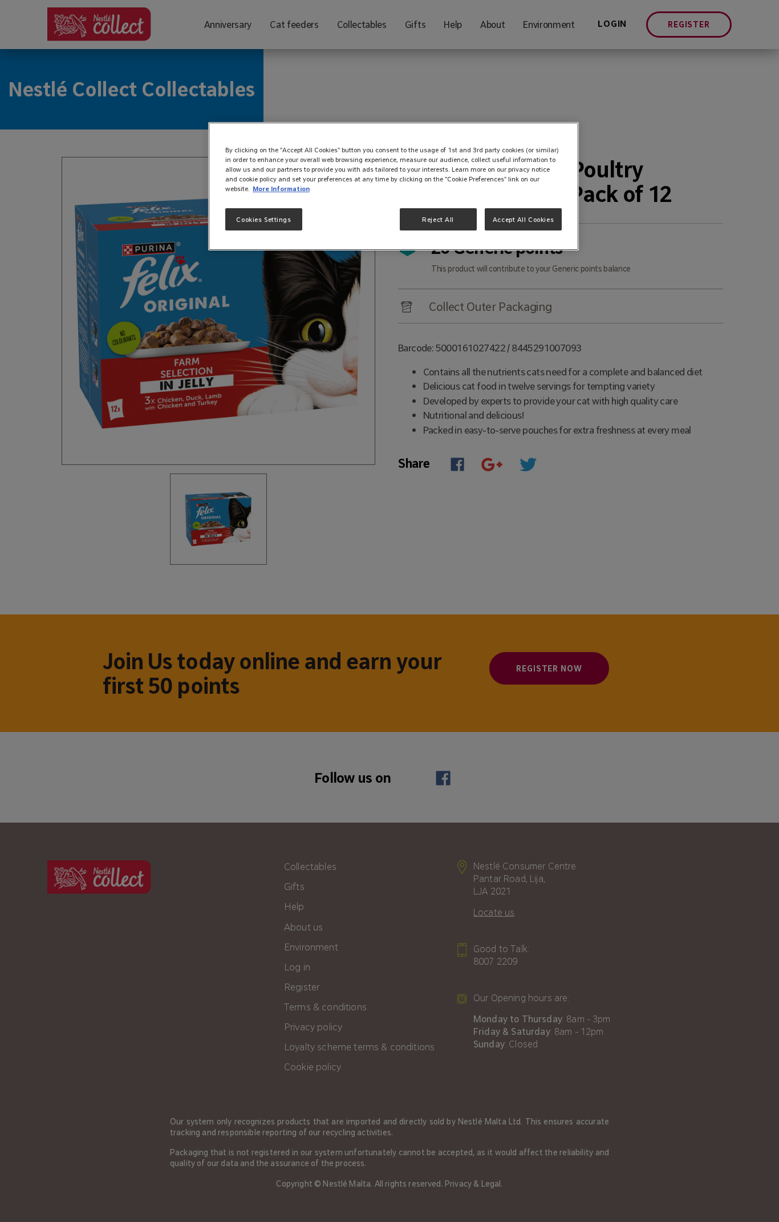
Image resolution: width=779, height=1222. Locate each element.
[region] (393, 186)
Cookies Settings (263, 219)
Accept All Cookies (523, 219)
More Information (281, 188)
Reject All (438, 219)
